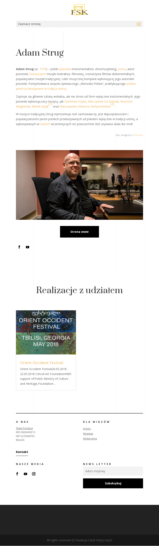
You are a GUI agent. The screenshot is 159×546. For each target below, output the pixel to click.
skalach (45, 124)
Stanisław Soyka (75, 101)
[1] (50, 104)
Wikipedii (138, 135)
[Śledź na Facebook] (19, 247)
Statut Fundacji (24, 428)
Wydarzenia (90, 438)
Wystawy (88, 433)
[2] (112, 104)
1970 (43, 69)
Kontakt (22, 452)
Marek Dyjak (40, 106)
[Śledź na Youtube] (27, 247)
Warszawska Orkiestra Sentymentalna (85, 106)
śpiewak (64, 69)
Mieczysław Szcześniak (103, 101)
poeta (122, 69)
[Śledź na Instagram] (33, 474)
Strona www (79, 232)
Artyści (87, 428)
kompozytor (38, 74)
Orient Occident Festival (41, 362)
